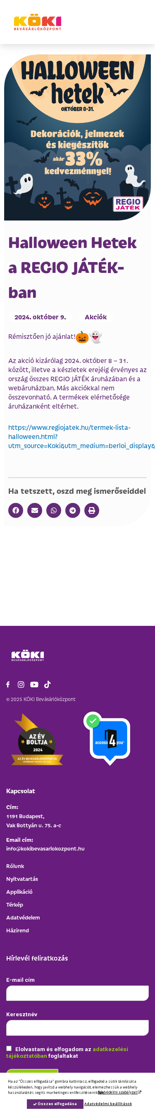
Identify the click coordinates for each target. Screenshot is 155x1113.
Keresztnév (21, 1014)
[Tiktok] (47, 684)
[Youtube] (34, 684)
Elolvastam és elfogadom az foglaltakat (67, 1052)
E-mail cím (20, 979)
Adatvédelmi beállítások (108, 1103)
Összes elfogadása (57, 1103)
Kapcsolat (20, 790)
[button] (15, 510)
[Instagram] (21, 684)
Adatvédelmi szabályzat (118, 1092)
